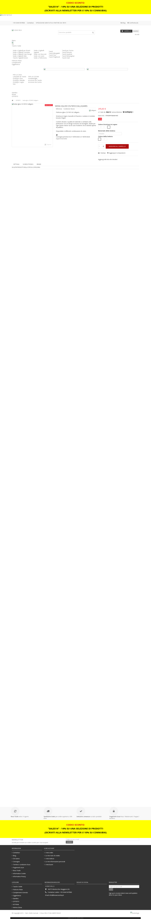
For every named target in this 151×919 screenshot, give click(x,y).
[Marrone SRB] (103, 139)
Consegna (16, 862)
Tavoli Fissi (52, 55)
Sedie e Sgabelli (39, 50)
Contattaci (30, 23)
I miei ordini (49, 853)
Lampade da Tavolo (19, 77)
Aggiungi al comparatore (117, 153)
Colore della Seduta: (105, 136)
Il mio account (49, 848)
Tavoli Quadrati (67, 54)
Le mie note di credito (52, 856)
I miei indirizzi (49, 859)
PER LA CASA (17, 75)
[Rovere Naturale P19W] (99, 127)
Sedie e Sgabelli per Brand (21, 50)
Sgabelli (36, 52)
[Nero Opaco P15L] (109, 127)
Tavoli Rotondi (67, 52)
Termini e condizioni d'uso (21, 865)
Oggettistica (17, 895)
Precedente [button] (13, 125)
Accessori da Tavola (35, 80)
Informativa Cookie (19, 873)
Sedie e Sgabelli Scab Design (22, 54)
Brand (39, 164)
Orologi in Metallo (19, 80)
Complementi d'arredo (20, 892)
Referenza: (59, 109)
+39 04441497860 (19, 23)
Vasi (14, 84)
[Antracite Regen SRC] (106, 139)
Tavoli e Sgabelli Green (20, 58)
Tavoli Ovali (66, 58)
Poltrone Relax (18, 890)
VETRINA (16, 904)
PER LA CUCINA (33, 77)
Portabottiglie (32, 78)
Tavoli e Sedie (17, 887)
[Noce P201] (102, 127)
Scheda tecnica (28, 164)
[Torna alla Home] (12, 100)
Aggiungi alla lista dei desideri (107, 159)
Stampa (103, 153)
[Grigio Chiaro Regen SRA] (99, 139)
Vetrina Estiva (17, 907)
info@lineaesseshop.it (56, 895)
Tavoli (51, 51)
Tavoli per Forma (67, 50)
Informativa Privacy (19, 876)
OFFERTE (16, 901)
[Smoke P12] (105, 127)
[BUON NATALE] (75, 17)
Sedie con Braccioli (40, 54)
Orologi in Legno (18, 82)
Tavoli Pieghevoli (54, 57)
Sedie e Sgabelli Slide (20, 56)
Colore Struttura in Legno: (108, 124)
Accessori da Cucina (34, 82)
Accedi (136, 34)
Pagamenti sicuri (18, 867)
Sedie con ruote (39, 56)
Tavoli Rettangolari (68, 56)
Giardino (15, 898)
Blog (123, 23)
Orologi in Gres (18, 78)
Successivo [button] (52, 125)
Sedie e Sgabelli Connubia (21, 52)
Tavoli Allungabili (54, 53)
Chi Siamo (16, 859)
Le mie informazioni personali (55, 862)
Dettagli (16, 164)
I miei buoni (49, 865)
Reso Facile (17, 870)
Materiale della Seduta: (107, 131)
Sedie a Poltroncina (40, 58)
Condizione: (66, 109)
